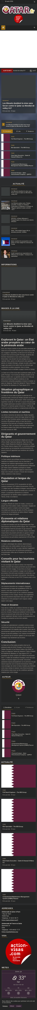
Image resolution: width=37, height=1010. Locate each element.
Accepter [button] (18, 1006)
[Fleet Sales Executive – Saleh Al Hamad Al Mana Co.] (5, 155)
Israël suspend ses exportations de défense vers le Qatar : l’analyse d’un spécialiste (22, 254)
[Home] (3, 27)
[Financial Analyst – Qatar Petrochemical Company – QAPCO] (5, 172)
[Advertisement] (18, 49)
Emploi (12, 136)
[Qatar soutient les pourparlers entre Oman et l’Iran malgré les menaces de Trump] (5, 241)
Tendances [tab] (30, 131)
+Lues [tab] (18, 707)
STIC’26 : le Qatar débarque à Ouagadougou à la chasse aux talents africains (22, 220)
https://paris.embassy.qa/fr (10, 920)
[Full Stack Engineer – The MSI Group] (5, 138)
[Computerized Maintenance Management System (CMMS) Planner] (5, 164)
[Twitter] (18, 698)
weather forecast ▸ (18, 997)
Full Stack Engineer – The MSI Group (22, 139)
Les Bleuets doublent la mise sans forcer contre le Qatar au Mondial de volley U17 (18, 105)
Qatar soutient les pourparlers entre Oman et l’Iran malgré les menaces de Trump (22, 242)
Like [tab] (19, 131)
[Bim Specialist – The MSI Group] (5, 146)
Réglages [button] (5, 1006)
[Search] (34, 27)
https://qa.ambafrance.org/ (10, 932)
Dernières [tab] (8, 131)
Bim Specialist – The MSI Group (20, 147)
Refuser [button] (12, 1006)
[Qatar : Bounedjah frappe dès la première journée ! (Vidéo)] (5, 230)
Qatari (13, 111)
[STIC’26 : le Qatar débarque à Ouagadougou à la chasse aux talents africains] (5, 219)
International (9, 122)
